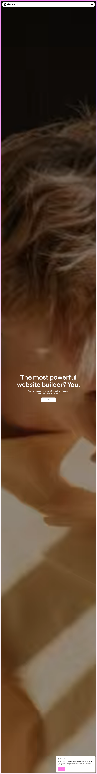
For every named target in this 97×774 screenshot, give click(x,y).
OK (61, 769)
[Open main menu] (92, 4)
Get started (48, 400)
